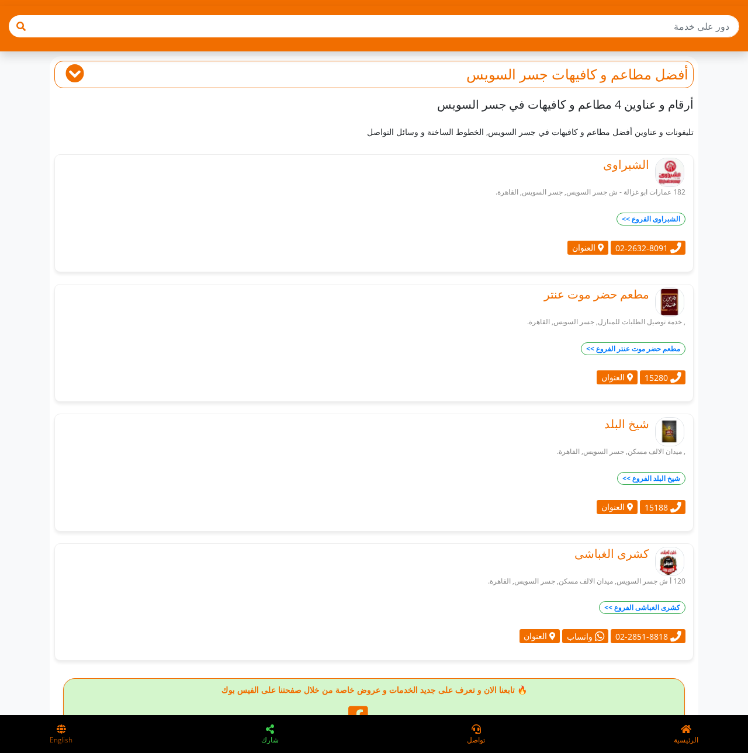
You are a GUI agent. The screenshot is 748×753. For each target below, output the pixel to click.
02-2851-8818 (642, 636)
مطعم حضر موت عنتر (596, 294)
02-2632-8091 (642, 247)
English (61, 740)
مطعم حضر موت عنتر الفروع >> (633, 348)
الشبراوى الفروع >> (651, 219)
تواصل (476, 740)
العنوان (585, 247)
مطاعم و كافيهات (602, 74)
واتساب (581, 636)
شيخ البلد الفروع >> (651, 478)
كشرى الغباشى (611, 553)
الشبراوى (626, 164)
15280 (657, 377)
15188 (657, 506)
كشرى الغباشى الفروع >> (642, 607)
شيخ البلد (626, 424)
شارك (270, 740)
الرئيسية (686, 740)
